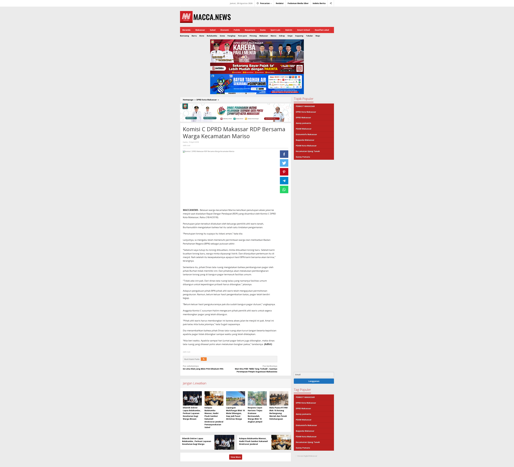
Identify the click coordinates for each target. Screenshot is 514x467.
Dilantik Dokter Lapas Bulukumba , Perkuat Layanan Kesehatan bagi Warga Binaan (192, 413)
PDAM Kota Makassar (306, 145)
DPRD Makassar (303, 117)
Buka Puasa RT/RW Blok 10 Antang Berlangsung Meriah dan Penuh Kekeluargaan (278, 413)
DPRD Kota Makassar (306, 112)
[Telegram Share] (284, 180)
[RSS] (204, 359)
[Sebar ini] (284, 154)
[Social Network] (331, 3)
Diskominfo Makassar (306, 134)
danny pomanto (303, 123)
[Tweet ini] (284, 163)
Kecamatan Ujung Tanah (308, 151)
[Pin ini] (284, 172)
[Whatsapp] (284, 189)
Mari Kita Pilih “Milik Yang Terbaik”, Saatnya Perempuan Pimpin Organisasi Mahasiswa (256, 369)
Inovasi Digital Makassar (307, 456)
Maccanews (189, 2)
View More (236, 457)
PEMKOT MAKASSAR (305, 106)
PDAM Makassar (303, 128)
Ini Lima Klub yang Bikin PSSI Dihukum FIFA (203, 367)
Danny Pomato (303, 157)
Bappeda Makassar (305, 140)
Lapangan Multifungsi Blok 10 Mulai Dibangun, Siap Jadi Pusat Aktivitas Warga (235, 413)
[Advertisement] (314, 265)
